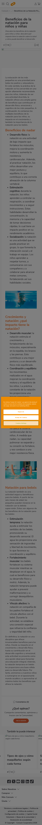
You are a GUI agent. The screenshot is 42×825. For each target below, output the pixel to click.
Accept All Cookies (21, 417)
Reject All (21, 412)
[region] (21, 412)
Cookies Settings (21, 423)
